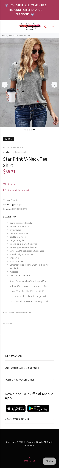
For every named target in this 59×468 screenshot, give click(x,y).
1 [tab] (25, 129)
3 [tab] (29, 129)
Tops (19, 205)
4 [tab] (32, 129)
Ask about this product (18, 190)
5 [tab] (34, 129)
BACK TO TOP (29, 461)
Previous (5, 85)
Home (4, 35)
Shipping (12, 184)
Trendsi (14, 200)
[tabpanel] (29, 82)
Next (54, 85)
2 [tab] (27, 129)
